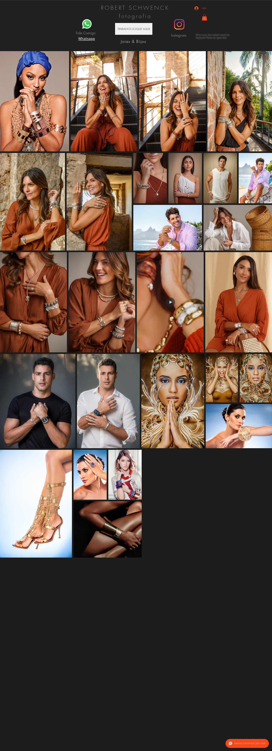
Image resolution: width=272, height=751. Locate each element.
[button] (133, 29)
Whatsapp (86, 39)
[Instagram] (179, 24)
